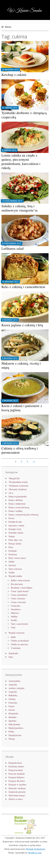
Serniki (14, 620)
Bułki (13, 637)
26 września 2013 (10, 69)
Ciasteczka (15, 605)
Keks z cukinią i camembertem (23, 286)
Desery (12, 518)
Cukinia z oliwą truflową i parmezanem (19, 450)
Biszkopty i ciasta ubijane (21, 587)
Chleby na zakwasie (19, 644)
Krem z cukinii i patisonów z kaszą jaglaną (21, 407)
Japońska (12, 720)
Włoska (12, 738)
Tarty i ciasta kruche (19, 623)
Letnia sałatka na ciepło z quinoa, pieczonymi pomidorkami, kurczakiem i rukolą (20, 161)
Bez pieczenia (17, 584)
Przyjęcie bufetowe (16, 777)
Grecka (12, 709)
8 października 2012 (11, 243)
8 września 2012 (9, 358)
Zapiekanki (13, 653)
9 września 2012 (9, 320)
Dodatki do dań (15, 521)
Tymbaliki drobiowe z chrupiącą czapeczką (24, 114)
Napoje (12, 536)
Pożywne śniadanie (17, 773)
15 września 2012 (10, 282)
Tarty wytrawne (15, 568)
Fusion (11, 706)
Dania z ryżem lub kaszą (19, 507)
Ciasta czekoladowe (19, 594)
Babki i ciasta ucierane (20, 580)
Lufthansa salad (12, 248)
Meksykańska (14, 724)
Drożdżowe (16, 609)
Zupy (11, 656)
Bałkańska (13, 695)
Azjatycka (13, 691)
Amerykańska (14, 681)
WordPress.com (34, 852)
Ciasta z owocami (18, 602)
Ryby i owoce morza (17, 558)
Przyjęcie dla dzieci (17, 780)
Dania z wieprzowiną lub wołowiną (23, 514)
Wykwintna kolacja (17, 795)
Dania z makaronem (17, 503)
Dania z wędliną (15, 511)
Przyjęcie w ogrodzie (17, 784)
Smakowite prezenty (17, 791)
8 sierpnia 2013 (9, 150)
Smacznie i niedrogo (17, 788)
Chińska (12, 699)
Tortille (12, 572)
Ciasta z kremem (18, 598)
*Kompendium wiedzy (18, 482)
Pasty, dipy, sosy (15, 539)
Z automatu (16, 647)
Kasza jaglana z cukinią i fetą (22, 325)
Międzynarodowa (16, 727)
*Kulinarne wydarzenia (18, 485)
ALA (11, 492)
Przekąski (13, 550)
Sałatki (11, 561)
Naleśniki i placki (16, 532)
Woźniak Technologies (35, 848)
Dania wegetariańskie (18, 496)
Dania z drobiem (16, 500)
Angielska (13, 684)
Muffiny (14, 616)
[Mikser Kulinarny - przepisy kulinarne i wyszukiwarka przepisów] (25, 833)
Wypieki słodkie (15, 576)
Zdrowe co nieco (16, 799)
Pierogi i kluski (15, 543)
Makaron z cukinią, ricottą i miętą (21, 365)
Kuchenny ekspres (16, 766)
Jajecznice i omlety (16, 525)
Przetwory (13, 554)
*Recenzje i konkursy (18, 489)
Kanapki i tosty (15, 529)
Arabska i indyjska (16, 688)
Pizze (11, 547)
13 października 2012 (12, 201)
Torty (13, 627)
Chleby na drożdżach (20, 640)
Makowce (15, 612)
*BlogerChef (14, 478)
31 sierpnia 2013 (9, 108)
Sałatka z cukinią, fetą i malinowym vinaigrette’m (19, 208)
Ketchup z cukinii (13, 74)
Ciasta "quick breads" (20, 591)
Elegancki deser (15, 762)
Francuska (13, 702)
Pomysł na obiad (16, 770)
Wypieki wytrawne (17, 632)
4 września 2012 (9, 443)
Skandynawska (15, 735)
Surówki (12, 565)
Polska (11, 731)
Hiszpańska (13, 713)
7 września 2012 (9, 401)
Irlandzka (12, 717)
